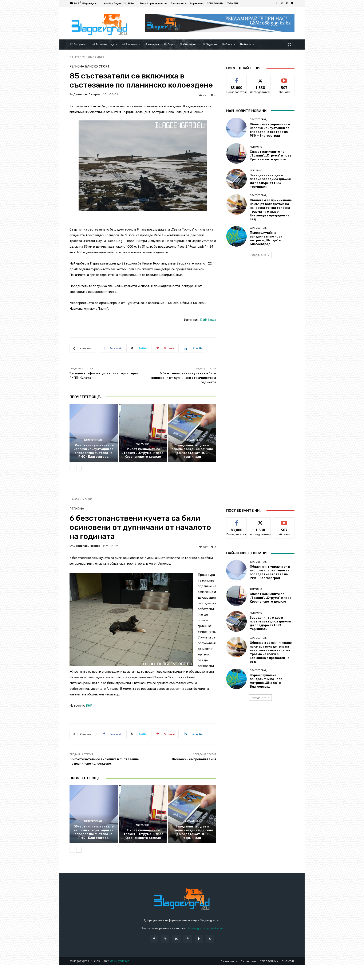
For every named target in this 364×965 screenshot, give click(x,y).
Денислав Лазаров (86, 94)
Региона (87, 56)
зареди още (258, 255)
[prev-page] (72, 468)
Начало (74, 56)
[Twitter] (286, 3)
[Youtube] (291, 3)
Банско (99, 56)
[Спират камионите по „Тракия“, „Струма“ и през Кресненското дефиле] (143, 433)
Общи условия (119, 960)
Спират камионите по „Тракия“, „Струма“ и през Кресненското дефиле (142, 453)
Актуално (142, 444)
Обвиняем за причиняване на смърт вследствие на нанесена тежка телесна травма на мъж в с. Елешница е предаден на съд (271, 209)
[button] (289, 44)
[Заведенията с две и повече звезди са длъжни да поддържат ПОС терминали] (192, 433)
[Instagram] (281, 3)
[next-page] (79, 468)
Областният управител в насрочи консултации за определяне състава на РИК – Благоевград (94, 451)
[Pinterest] (187, 939)
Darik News (208, 320)
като (236, 78)
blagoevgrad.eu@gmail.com (205, 928)
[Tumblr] (199, 939)
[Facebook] (276, 3)
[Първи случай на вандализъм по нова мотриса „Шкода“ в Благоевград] (236, 236)
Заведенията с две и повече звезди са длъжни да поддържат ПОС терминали (192, 451)
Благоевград (93, 440)
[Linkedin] (176, 939)
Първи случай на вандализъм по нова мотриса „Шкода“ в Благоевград (266, 238)
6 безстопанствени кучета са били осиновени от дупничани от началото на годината (183, 377)
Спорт (104, 66)
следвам (260, 78)
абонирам (284, 78)
